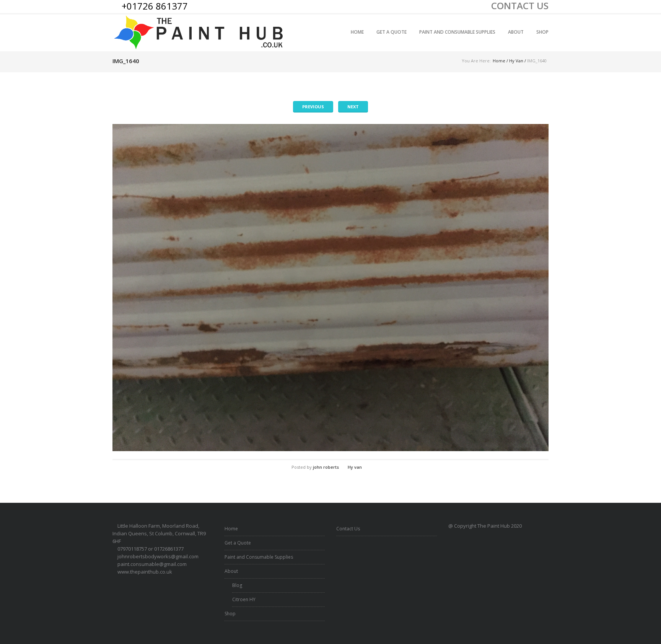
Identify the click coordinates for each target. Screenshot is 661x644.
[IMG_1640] (330, 287)
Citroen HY (244, 599)
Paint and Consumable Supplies (457, 32)
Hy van (516, 61)
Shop (542, 32)
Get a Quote (391, 32)
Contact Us (348, 528)
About (516, 32)
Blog (237, 585)
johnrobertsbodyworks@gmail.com (158, 556)
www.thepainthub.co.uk (144, 571)
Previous (313, 106)
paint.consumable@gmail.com (152, 564)
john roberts (326, 467)
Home (357, 32)
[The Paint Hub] (199, 33)
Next (353, 106)
